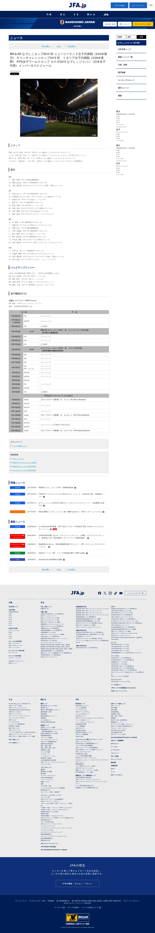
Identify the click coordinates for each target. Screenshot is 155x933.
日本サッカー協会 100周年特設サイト (122, 726)
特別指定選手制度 (81, 724)
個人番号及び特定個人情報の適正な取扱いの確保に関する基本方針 (96, 901)
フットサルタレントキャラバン (85, 722)
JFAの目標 (114, 710)
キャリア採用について (90, 907)
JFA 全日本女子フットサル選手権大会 (122, 660)
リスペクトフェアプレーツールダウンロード (54, 836)
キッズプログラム (14, 722)
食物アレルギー (45, 782)
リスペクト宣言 (45, 797)
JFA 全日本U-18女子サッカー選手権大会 (123, 619)
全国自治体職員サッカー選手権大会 (51, 630)
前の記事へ (46, 46)
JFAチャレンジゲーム (15, 714)
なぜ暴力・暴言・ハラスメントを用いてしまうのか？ (57, 807)
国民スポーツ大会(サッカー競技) (50, 622)
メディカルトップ (46, 767)
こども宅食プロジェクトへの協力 (86, 766)
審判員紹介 (44, 714)
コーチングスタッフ (126, 80)
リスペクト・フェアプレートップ (51, 795)
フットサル (120, 124)
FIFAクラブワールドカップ (49, 657)
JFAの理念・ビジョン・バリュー (77, 883)
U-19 (118, 136)
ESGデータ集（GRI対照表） (119, 720)
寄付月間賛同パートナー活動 (84, 772)
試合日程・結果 (110, 24)
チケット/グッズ (138, 5)
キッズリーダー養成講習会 (17, 724)
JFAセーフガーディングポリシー (50, 801)
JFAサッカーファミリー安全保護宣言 (87, 747)
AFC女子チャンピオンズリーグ (120, 635)
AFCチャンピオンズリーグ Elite (50, 618)
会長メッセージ (115, 706)
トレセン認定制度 (81, 708)
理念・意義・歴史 (46, 746)
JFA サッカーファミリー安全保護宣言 (52, 799)
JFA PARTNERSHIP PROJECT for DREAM (54, 850)
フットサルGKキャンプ (82, 720)
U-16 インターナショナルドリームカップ (88, 627)
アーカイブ (58, 907)
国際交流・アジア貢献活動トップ (86, 775)
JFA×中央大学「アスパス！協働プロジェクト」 (90, 749)
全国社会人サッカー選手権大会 (50, 628)
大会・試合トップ (46, 606)
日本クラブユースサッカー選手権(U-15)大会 (89, 638)
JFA (77, 699)
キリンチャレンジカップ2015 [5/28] (24, 470)
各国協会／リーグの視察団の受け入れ (87, 788)
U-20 (10, 632)
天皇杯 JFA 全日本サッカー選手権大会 (52, 614)
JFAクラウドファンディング (49, 843)
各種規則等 (114, 765)
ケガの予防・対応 (46, 786)
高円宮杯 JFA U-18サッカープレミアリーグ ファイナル (92, 609)
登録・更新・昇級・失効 (48, 748)
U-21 (10, 616)
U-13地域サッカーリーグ (83, 636)
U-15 (118, 122)
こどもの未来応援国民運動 (84, 756)
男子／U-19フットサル (15, 645)
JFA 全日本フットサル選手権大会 (121, 658)
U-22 (118, 116)
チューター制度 (45, 752)
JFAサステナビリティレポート (85, 768)
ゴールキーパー (45, 754)
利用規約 (51, 901)
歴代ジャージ (123, 87)
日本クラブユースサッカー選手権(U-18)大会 (89, 623)
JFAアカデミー (80, 728)
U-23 (118, 134)
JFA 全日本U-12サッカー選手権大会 (86, 648)
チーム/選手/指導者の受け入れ (85, 785)
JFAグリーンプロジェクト (83, 741)
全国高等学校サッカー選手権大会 (86, 617)
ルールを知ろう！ (116, 684)
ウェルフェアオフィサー (48, 826)
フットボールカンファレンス (49, 739)
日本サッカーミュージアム (119, 691)
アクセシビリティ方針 (37, 901)
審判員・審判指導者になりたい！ (51, 710)
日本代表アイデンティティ (17, 661)
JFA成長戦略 (114, 712)
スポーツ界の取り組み (47, 822)
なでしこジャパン (18, 459)
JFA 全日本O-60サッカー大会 (120, 648)
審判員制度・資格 (46, 712)
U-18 (118, 118)
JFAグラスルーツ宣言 (15, 706)
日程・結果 (122, 64)
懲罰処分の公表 (45, 840)
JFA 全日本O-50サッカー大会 (120, 646)
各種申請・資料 (45, 750)
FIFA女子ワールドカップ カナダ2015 (24, 462)
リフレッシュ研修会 (47, 737)
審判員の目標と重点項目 (48, 722)
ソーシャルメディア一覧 (135, 593)
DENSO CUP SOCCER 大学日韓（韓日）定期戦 (55, 645)
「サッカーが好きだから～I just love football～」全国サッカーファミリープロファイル (23, 733)
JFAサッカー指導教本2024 (49, 742)
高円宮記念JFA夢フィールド (84, 732)
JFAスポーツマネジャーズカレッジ (86, 758)
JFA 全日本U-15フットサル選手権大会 (122, 668)
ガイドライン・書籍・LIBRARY (50, 792)
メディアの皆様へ (73, 907)
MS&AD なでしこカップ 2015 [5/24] (24, 466)
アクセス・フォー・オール (119, 728)
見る (63, 14)
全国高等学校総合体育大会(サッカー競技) (88, 619)
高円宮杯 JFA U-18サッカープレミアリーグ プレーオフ (92, 615)
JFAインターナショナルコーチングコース (53, 762)
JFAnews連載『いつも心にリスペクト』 (53, 816)
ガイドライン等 (45, 764)
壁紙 (120, 95)
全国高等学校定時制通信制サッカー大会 (88, 621)
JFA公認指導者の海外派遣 (48, 760)
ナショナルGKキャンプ (82, 714)
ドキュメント (115, 753)
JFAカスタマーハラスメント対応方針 (77, 903)
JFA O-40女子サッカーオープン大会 (122, 613)
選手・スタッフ (125, 24)
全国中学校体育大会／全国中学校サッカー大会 (90, 634)
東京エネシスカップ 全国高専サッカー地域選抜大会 (56, 653)
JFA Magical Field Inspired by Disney (19, 710)
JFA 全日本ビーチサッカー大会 (120, 681)
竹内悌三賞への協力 (82, 754)
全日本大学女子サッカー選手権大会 (121, 615)
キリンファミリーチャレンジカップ (19, 716)
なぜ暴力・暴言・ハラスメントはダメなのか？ (55, 809)
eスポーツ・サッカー (15, 658)
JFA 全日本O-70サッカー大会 (120, 650)
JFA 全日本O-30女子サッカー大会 (121, 611)
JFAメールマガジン (117, 775)
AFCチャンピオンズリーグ (49, 616)
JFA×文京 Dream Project (118, 730)
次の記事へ (71, 46)
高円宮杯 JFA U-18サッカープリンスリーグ (89, 613)
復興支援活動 (80, 764)
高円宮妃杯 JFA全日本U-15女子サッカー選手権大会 (126, 623)
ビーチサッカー (121, 127)
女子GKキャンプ (80, 716)
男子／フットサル (14, 643)
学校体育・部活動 (14, 726)
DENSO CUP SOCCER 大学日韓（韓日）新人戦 (55, 647)
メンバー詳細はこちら (19, 446)
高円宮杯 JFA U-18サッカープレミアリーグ (89, 611)
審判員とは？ (45, 708)
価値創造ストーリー (117, 722)
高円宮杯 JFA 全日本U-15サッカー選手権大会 (89, 632)
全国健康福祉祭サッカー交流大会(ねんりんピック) (126, 652)
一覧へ (58, 46)
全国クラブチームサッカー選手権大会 (52, 626)
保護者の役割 (45, 814)
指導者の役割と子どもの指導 (49, 811)
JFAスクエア (12, 720)
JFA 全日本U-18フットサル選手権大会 (122, 666)
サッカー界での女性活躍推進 (84, 745)
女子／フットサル (14, 647)
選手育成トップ (80, 703)
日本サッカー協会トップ (118, 703)
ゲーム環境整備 (80, 726)
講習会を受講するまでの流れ (49, 733)
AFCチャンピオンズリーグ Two (50, 620)
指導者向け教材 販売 (47, 744)
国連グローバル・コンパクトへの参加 (87, 770)
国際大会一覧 (45, 609)
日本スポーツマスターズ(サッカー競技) (52, 634)
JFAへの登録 (119, 5)
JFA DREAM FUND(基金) (48, 846)
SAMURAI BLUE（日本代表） (126, 114)
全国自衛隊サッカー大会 (48, 632)
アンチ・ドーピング (47, 780)
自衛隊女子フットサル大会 (119, 662)
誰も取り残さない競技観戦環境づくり (87, 743)
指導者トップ (45, 725)
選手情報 (121, 72)
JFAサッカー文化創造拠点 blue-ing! (122, 688)
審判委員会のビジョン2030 (49, 706)
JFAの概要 (114, 708)
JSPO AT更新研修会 (47, 778)
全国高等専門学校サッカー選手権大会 (52, 651)
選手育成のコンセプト (82, 706)
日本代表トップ (124, 49)
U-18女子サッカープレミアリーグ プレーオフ (124, 621)
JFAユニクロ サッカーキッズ (17, 708)
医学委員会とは (45, 790)
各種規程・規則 (115, 714)
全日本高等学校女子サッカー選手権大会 (123, 627)
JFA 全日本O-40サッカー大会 (120, 644)
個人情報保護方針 (63, 901)
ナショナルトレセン (82, 710)
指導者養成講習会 (46, 735)
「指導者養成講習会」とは (49, 731)
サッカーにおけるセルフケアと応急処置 (53, 788)
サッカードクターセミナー (49, 775)
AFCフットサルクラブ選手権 (119, 676)
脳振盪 (43, 769)
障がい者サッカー (14, 728)
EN (151, 5)
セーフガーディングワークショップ (51, 832)
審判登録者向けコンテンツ (49, 716)
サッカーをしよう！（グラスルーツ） (20, 703)
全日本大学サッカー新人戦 (49, 640)
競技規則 (43, 718)
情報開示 (113, 718)
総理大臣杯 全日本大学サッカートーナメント (54, 638)
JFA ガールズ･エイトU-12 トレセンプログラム (90, 718)
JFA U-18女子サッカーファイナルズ (122, 617)
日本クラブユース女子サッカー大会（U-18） (124, 633)
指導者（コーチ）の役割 (48, 727)
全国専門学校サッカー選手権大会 (51, 655)
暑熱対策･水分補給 (46, 771)
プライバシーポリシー (131, 901)
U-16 (118, 138)
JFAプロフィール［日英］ (118, 734)
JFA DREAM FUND (116, 732)
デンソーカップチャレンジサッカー (51, 642)
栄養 (42, 784)
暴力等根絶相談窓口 (47, 838)
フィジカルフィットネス (48, 756)
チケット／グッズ (116, 759)
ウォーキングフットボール (17, 718)
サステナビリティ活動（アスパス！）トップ (89, 739)
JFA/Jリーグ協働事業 (82, 734)
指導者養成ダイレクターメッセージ (51, 729)
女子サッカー (115, 743)
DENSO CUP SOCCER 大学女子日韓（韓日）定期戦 (56, 649)
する (76, 14)
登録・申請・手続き (117, 716)
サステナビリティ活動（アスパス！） (122, 724)
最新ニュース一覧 (125, 57)
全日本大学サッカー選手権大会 (50, 636)
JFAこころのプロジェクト (83, 752)
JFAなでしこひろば (14, 712)
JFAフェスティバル (14, 730)
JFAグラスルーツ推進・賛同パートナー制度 (22, 736)
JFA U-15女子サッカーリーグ (120, 625)
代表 (49, 14)
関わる (91, 14)
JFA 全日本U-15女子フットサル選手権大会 (124, 670)
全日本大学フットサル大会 (119, 664)
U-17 (118, 120)
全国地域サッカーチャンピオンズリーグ (53, 624)
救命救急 (43, 773)
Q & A (113, 769)
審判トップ (44, 703)
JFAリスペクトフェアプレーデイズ (51, 824)
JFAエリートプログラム (83, 712)
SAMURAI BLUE (13, 612)
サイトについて (21, 901)
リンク (113, 772)
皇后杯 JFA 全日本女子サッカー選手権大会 (124, 609)
